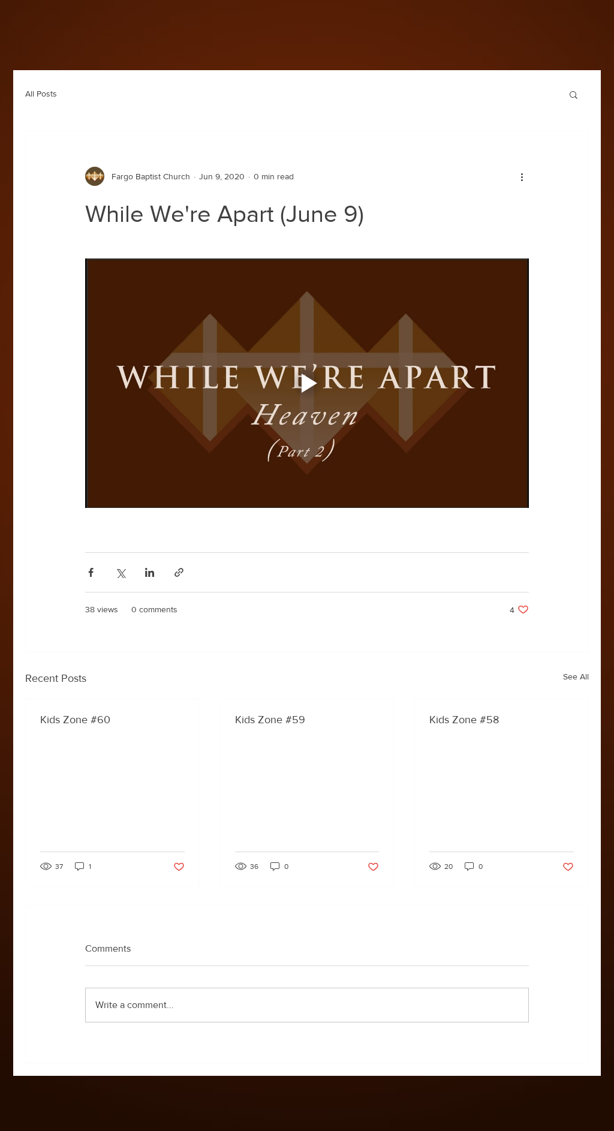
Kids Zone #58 (464, 720)
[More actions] (521, 176)
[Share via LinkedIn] (149, 572)
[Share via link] (179, 572)
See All (576, 676)
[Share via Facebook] (91, 572)
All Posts (41, 93)
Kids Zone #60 (75, 720)
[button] (573, 94)
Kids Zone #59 (270, 720)
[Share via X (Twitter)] (120, 572)
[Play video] (307, 383)
